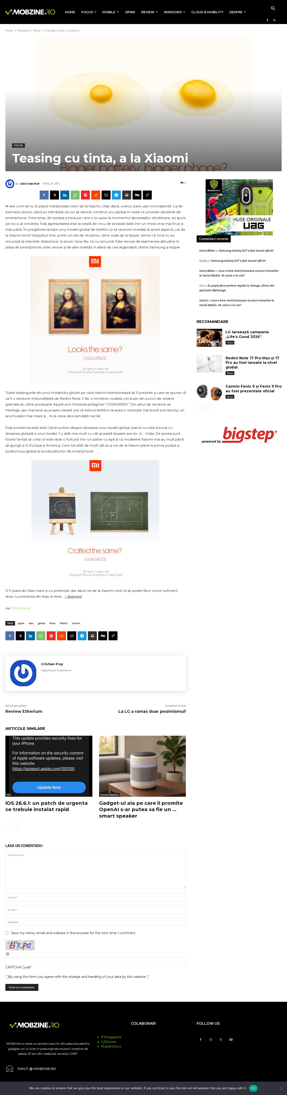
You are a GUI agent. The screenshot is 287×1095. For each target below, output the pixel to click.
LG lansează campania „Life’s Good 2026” (247, 334)
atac (31, 623)
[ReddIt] (95, 195)
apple (21, 623)
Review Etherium (23, 711)
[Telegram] (116, 195)
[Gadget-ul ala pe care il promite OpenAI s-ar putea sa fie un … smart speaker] (142, 766)
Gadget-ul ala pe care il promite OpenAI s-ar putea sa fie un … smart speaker (141, 809)
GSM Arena (20, 608)
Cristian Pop (29, 183)
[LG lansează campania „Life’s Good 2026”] (209, 338)
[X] (54, 195)
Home (9, 30)
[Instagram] (211, 1040)
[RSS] (274, 20)
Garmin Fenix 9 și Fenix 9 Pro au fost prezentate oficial (254, 388)
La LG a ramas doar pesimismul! (152, 711)
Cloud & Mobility (109, 794)
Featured (23, 30)
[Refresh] (7, 955)
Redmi (63, 623)
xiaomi (76, 623)
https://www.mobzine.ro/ (56, 670)
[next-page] (15, 826)
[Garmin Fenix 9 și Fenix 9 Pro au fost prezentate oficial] (209, 392)
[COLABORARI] (143, 1032)
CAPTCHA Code (17, 967)
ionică (203, 300)
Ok (253, 1088)
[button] (273, 8)
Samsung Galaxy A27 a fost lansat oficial (246, 250)
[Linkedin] (64, 195)
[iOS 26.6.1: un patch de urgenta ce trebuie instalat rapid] (48, 766)
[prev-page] (8, 826)
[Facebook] (267, 20)
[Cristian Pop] (10, 183)
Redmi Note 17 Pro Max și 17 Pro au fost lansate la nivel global (252, 363)
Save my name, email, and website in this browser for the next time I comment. (73, 933)
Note (52, 623)
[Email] (106, 195)
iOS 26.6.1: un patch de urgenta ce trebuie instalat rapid (46, 806)
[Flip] (85, 195)
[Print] (126, 195)
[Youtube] (231, 1040)
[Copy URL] (147, 195)
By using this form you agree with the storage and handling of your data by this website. (78, 977)
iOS (9, 794)
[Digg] (137, 195)
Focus (36, 30)
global (41, 623)
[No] (281, 1088)
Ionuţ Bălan (207, 250)
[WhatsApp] (75, 195)
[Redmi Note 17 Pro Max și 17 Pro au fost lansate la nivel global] (209, 364)
